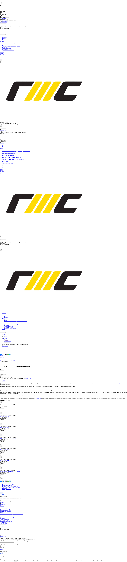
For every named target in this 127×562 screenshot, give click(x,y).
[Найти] (1, 125)
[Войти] (0, 61)
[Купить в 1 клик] (1, 402)
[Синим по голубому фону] (0, 8)
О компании (4, 37)
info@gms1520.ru (3, 130)
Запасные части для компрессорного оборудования (11, 46)
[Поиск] (1, 60)
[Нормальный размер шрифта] (1, 2)
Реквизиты (4, 39)
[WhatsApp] (8, 354)
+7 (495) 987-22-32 (5, 21)
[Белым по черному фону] (0, 7)
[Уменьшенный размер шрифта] (0, 1)
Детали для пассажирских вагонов (8, 50)
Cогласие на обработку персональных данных (8, 508)
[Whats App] (2, 57)
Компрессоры (4, 47)
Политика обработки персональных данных (7, 507)
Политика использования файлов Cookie (7, 509)
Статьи (1, 53)
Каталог (2, 41)
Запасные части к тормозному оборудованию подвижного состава (13, 483)
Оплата (3, 381)
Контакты (2, 54)
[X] (5, 354)
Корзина (2, 549)
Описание (4, 380)
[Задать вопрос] (1, 375)
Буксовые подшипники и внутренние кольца (10, 45)
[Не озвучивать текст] (0, 16)
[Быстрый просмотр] (1, 401)
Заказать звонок (3, 23)
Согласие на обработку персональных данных (7, 542)
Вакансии (4, 38)
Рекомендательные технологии (5, 510)
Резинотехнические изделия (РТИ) (8, 484)
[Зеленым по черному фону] (0, 10)
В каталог (2, 558)
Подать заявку (3, 34)
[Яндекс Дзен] (2, 58)
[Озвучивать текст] (1, 15)
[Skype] (9, 354)
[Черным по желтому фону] (0, 9)
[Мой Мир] (3, 354)
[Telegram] (2, 56)
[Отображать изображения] (1, 12)
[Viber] (6, 354)
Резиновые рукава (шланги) (7, 44)
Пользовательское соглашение (5, 511)
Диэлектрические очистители (7, 49)
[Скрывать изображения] (0, 13)
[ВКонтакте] (1, 354)
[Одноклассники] (2, 354)
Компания (2, 35)
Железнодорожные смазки (6, 48)
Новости (2, 52)
